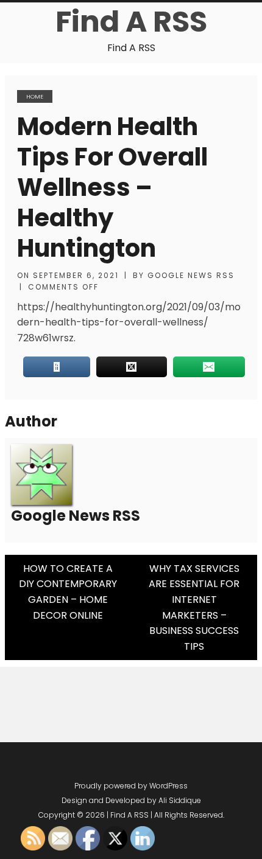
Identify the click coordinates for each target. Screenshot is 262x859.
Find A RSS (131, 21)
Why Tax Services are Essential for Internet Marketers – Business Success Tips (194, 607)
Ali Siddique (179, 800)
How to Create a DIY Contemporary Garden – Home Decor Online (68, 592)
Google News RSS (191, 275)
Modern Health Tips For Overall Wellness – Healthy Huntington (112, 187)
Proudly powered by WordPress (131, 786)
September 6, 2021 (76, 275)
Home (34, 96)
